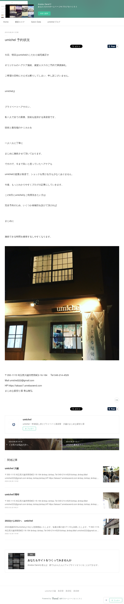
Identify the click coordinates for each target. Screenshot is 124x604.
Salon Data (36, 21)
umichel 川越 (12, 468)
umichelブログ (53, 21)
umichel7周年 (12, 494)
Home (6, 21)
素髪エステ (20, 21)
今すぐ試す (44, 13)
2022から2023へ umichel (19, 520)
